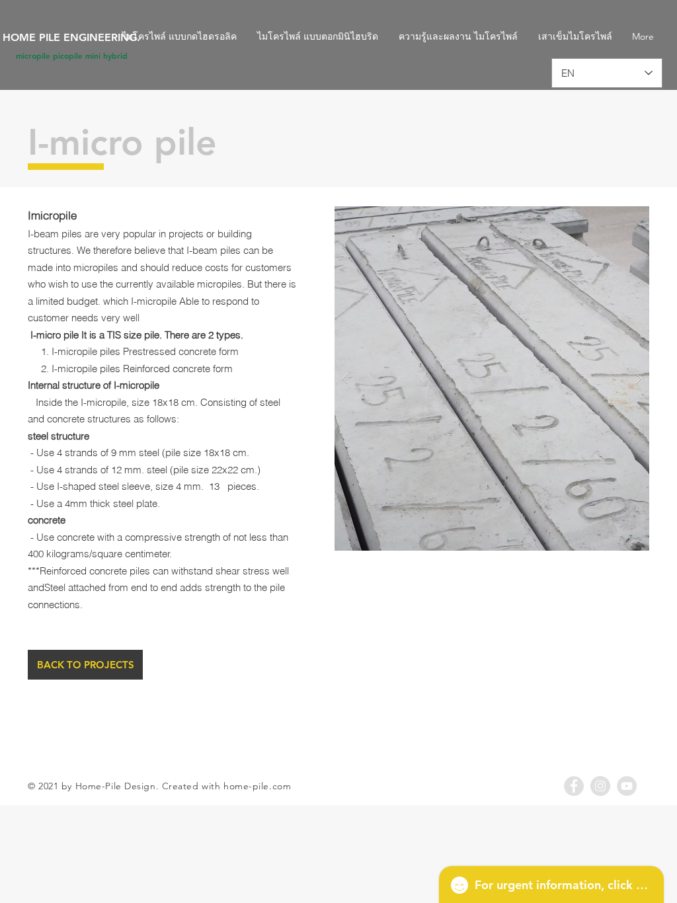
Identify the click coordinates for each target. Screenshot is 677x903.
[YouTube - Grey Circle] (627, 786)
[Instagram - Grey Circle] (600, 786)
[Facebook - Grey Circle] (574, 786)
